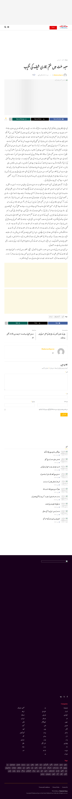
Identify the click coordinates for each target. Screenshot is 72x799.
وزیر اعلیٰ (18, 771)
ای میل (33, 402)
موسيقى (23, 743)
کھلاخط (23, 729)
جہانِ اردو (66, 750)
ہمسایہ (23, 750)
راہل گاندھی (19, 768)
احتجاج (65, 765)
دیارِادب (45, 740)
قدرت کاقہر (22, 715)
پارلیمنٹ (14, 771)
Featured (66, 708)
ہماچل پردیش (48, 774)
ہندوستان (42, 774)
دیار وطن (44, 736)
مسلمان (46, 771)
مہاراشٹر (34, 771)
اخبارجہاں (66, 722)
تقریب (63, 316)
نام (67, 394)
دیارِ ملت (44, 733)
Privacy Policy (56, 787)
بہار (7, 765)
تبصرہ (66, 372)
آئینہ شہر (66, 711)
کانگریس (65, 774)
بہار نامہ (67, 740)
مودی (38, 771)
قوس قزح (22, 718)
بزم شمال (66, 733)
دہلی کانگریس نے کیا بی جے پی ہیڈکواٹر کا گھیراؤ (52, 452)
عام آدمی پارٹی (8, 768)
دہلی (32, 768)
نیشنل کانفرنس (29, 771)
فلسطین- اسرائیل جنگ (20, 708)
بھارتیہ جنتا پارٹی (12, 765)
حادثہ (45, 708)
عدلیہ (45, 754)
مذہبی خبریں (22, 740)
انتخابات (37, 765)
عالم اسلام (44, 750)
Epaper (53, 27)
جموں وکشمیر (49, 768)
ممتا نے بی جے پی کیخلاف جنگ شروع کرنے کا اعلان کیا (50, 474)
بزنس (67, 736)
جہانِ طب (66, 754)
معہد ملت (50, 316)
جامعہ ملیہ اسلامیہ (55, 768)
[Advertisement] (36, 12)
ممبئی (41, 771)
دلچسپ (45, 726)
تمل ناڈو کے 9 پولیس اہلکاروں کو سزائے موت (51, 482)
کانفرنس (23, 722)
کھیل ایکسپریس (22, 733)
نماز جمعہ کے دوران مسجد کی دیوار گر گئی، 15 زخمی (51, 511)
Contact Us (65, 787)
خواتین (36, 768)
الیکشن (67, 729)
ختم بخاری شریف (57, 316)
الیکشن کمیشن (46, 765)
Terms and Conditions (44, 787)
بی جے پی (65, 768)
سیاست (45, 747)
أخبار (63, 60)
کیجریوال (54, 774)
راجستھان (28, 768)
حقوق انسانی (44, 711)
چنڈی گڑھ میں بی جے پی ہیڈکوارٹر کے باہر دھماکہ (51, 489)
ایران (28, 765)
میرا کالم (23, 747)
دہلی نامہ (45, 729)
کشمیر (57, 774)
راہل (24, 768)
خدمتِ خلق (44, 718)
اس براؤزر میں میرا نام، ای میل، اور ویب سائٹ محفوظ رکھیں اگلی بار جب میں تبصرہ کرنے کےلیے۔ (53, 410)
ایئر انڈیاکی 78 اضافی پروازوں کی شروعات (52, 504)
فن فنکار (23, 711)
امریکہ (41, 765)
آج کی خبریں (66, 715)
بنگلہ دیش (18, 765)
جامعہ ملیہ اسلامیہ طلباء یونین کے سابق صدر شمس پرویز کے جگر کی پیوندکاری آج (46, 496)
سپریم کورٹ (14, 768)
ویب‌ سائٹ (66, 402)
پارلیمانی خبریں (66, 743)
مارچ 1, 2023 (46, 75)
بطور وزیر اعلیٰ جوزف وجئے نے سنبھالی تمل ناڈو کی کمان (50, 467)
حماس (44, 768)
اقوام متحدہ (56, 765)
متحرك (23, 736)
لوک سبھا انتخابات (51, 771)
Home (66, 60)
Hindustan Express (58, 75)
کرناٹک (61, 774)
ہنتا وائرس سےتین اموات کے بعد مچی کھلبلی (52, 459)
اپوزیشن (32, 765)
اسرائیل (61, 765)
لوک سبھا (57, 771)
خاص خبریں (59, 60)
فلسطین (62, 771)
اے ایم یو (23, 765)
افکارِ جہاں (66, 726)
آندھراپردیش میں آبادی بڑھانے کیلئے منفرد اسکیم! (51, 519)
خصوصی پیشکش (44, 722)
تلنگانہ (61, 768)
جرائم (67, 747)
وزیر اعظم (23, 771)
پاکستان (10, 771)
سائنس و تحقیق (44, 743)
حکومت (40, 768)
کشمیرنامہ (23, 726)
